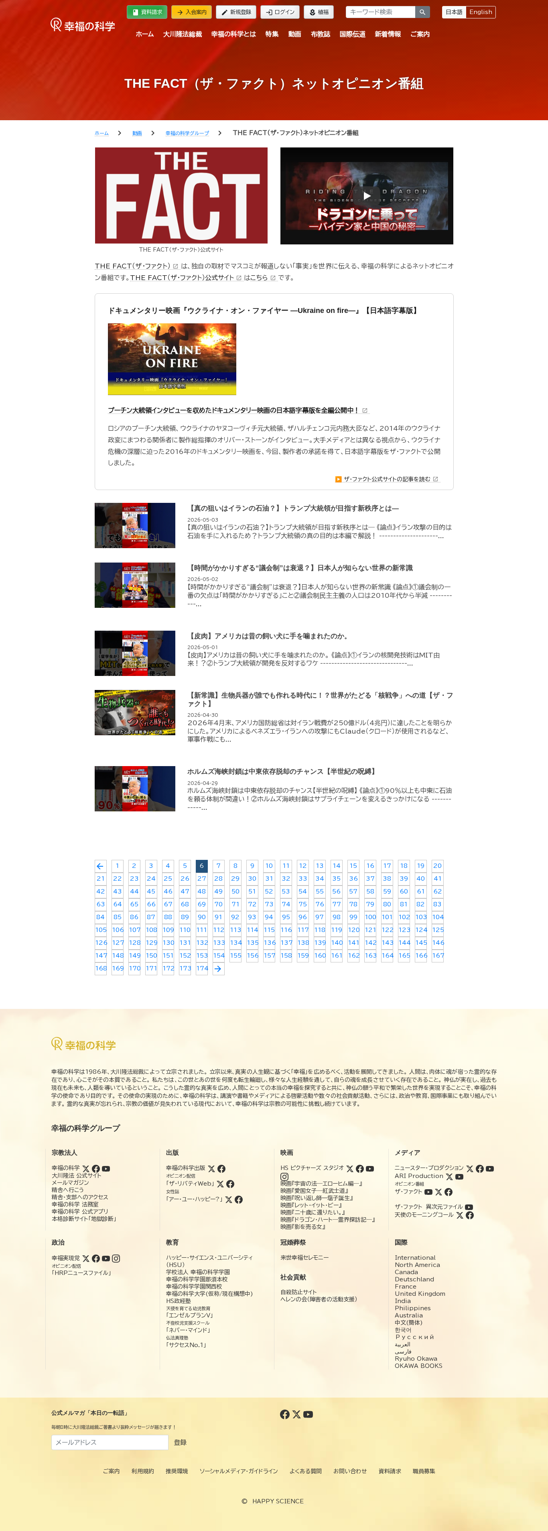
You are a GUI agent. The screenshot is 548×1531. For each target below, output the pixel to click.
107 (134, 930)
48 (201, 891)
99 (353, 917)
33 (302, 878)
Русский (414, 1337)
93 (252, 917)
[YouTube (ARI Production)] (459, 1176)
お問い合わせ (350, 1471)
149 (134, 955)
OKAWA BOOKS (418, 1366)
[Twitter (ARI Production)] (449, 1176)
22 (117, 878)
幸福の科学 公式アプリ (80, 1211)
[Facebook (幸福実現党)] (96, 1258)
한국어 (403, 1330)
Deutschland (414, 1279)
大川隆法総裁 (182, 34)
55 (320, 891)
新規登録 (236, 12)
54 (302, 891)
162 (353, 955)
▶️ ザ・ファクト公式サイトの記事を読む (386, 479)
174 (202, 968)
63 (100, 904)
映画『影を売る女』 (302, 1227)
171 (151, 968)
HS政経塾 (178, 1301)
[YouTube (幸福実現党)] (106, 1258)
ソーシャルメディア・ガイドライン (239, 1471)
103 (421, 917)
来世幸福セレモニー (304, 1258)
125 (438, 930)
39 (404, 878)
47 (185, 891)
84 (100, 917)
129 (151, 943)
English (480, 12)
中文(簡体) (409, 1322)
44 (134, 891)
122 (387, 930)
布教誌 (320, 34)
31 (269, 878)
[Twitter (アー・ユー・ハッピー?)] (229, 1199)
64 (117, 904)
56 (336, 891)
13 (320, 866)
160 (320, 955)
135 (252, 943)
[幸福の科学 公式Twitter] (297, 1413)
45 (151, 891)
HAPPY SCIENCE (278, 1501)
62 (437, 891)
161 (337, 955)
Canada (406, 1272)
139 (320, 943)
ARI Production (419, 1176)
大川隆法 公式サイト (76, 1175)
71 (235, 904)
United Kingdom (420, 1294)
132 (202, 943)
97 (319, 917)
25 (168, 878)
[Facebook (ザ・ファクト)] (448, 1192)
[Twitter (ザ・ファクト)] (438, 1192)
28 (218, 878)
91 (218, 917)
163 (370, 955)
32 (286, 878)
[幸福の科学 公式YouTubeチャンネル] (308, 1413)
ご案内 (420, 34)
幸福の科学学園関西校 (194, 1286)
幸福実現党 (66, 1258)
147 (101, 955)
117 (303, 930)
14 (337, 866)
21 (101, 878)
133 (219, 943)
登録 (180, 1442)
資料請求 (147, 12)
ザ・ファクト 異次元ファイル (429, 1207)
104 (438, 917)
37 (370, 878)
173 (185, 968)
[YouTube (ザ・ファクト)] (428, 1192)
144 (404, 943)
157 (269, 955)
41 (438, 878)
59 (387, 891)
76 (319, 904)
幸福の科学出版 (185, 1168)
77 (336, 904)
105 (101, 930)
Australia (409, 1315)
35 (336, 878)
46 (168, 891)
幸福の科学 (66, 1168)
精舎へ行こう (68, 1190)
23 (134, 878)
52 (269, 891)
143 (387, 943)
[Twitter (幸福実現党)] (86, 1258)
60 (404, 891)
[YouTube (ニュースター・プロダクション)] (490, 1168)
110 (185, 930)
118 (319, 930)
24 (151, 878)
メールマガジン (70, 1183)
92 (235, 917)
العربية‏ (402, 1344)
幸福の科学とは (233, 34)
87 (151, 917)
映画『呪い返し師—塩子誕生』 (316, 1198)
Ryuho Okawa (416, 1359)
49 (218, 891)
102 (404, 917)
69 (201, 904)
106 (118, 930)
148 (118, 955)
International (415, 1258)
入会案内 (192, 12)
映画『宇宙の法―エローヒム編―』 (321, 1183)
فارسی (403, 1351)
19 (420, 866)
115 (269, 930)
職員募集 (424, 1471)
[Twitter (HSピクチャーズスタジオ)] (350, 1168)
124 (421, 930)
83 (437, 904)
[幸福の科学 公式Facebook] (286, 1413)
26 (185, 878)
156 (252, 955)
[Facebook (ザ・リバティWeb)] (230, 1184)
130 (168, 943)
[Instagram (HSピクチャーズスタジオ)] (284, 1176)
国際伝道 (352, 34)
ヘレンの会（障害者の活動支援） (318, 1299)
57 (353, 891)
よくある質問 (306, 1471)
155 (236, 955)
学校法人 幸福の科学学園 (198, 1272)
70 (218, 904)
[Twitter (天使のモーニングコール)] (460, 1215)
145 (421, 943)
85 (118, 917)
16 (370, 866)
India (403, 1301)
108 (151, 930)
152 (185, 955)
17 (387, 866)
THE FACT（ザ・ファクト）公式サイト (186, 277)
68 (185, 904)
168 (101, 968)
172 (168, 968)
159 (303, 955)
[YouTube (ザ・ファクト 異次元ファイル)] (469, 1207)
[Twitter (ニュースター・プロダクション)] (470, 1168)
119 (336, 930)
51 (252, 891)
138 (303, 943)
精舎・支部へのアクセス (80, 1197)
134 (236, 943)
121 (370, 930)
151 (168, 955)
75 (302, 904)
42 (100, 891)
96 (302, 917)
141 (353, 943)
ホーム (145, 34)
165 (404, 955)
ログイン (280, 12)
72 (252, 904)
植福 (319, 12)
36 (353, 878)
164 (387, 955)
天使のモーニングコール (424, 1215)
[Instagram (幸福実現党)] (116, 1258)
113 (236, 930)
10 (269, 866)
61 (421, 891)
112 (219, 930)
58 (370, 891)
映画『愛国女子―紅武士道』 (314, 1191)
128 (134, 943)
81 (404, 904)
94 (269, 917)
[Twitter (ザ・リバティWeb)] (220, 1184)
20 (437, 866)
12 (303, 866)
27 (201, 878)
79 (370, 904)
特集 (272, 34)
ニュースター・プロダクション (429, 1168)
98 (337, 917)
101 (387, 917)
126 (101, 943)
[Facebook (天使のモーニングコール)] (470, 1215)
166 (421, 955)
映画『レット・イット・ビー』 (310, 1205)
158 (286, 955)
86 (134, 917)
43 (117, 891)
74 (286, 904)
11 (286, 866)
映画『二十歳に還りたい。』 (312, 1212)
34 (319, 878)
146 (438, 943)
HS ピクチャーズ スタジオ (312, 1168)
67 (168, 904)
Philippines (413, 1308)
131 (185, 943)
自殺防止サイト (298, 1292)
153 (202, 955)
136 (269, 943)
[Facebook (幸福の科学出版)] (221, 1168)
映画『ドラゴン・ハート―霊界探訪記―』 (327, 1219)
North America (417, 1265)
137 (286, 943)
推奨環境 (177, 1471)
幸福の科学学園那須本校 (197, 1279)
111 (201, 930)
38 (387, 878)
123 (404, 930)
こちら (263, 277)
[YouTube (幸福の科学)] (106, 1168)
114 (252, 930)
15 (353, 866)
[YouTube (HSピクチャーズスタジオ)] (370, 1168)
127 (118, 943)
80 (387, 904)
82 (420, 904)
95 (286, 917)
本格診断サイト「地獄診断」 (84, 1219)
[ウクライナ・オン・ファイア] (172, 358)
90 (202, 917)
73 (269, 904)
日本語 (454, 12)
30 (252, 878)
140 (337, 943)
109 (168, 930)
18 (404, 866)
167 (438, 955)
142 (370, 943)
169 (118, 968)
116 (286, 930)
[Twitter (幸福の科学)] (86, 1168)
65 (134, 904)
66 (151, 904)
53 (286, 891)
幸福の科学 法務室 (75, 1204)
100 (370, 917)
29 (235, 878)
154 (219, 955)
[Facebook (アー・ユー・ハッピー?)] (239, 1199)
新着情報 (388, 34)
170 (134, 968)
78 (353, 904)
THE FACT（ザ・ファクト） (137, 266)
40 (420, 878)
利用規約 (143, 1471)
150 (151, 955)
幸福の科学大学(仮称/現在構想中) (209, 1294)
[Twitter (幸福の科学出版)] (211, 1168)
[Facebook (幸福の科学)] (96, 1168)
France (405, 1286)
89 (185, 917)
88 (168, 917)
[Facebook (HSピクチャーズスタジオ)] (360, 1168)
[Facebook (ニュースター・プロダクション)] (480, 1168)
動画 (294, 34)
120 (353, 930)
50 (235, 891)
